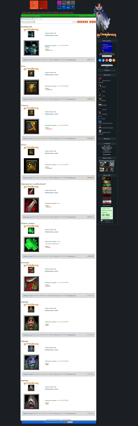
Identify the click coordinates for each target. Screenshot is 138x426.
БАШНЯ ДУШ (27, 27)
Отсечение (25, 262)
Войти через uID (107, 56)
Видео (43, 12)
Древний (25, 302)
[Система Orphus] (107, 218)
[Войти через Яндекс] (106, 60)
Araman (56, 59)
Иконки (30, 18)
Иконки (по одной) (28, 59)
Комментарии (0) (72, 59)
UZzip (55, 99)
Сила (24, 66)
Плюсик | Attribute (28, 223)
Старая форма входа (107, 64)
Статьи (39, 12)
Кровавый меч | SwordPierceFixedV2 (34, 184)
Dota (108, 192)
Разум (24, 145)
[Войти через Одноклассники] (113, 60)
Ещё (61, 12)
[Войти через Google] (110, 60)
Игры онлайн (55, 12)
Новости (24, 12)
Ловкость (25, 105)
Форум (34, 12)
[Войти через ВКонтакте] (99, 60)
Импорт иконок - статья (51, 35)
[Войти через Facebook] (103, 60)
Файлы (29, 12)
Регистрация (66, 12)
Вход (72, 12)
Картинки (48, 12)
